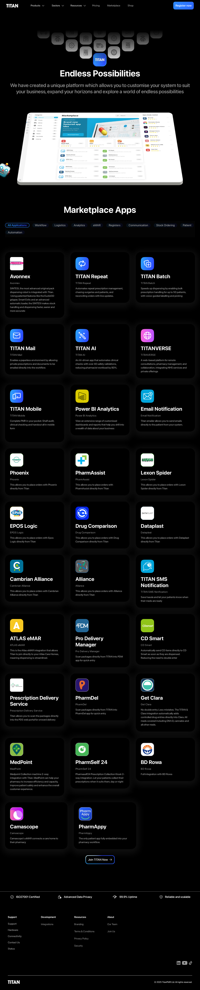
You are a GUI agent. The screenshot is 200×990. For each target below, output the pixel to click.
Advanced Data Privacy (78, 896)
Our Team (112, 924)
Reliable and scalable (177, 896)
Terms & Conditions (84, 931)
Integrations (47, 924)
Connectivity (15, 936)
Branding (79, 924)
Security (78, 945)
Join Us (111, 931)
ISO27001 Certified (28, 896)
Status (11, 948)
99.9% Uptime (128, 896)
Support (12, 923)
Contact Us (14, 942)
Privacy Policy (81, 938)
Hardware (13, 930)
